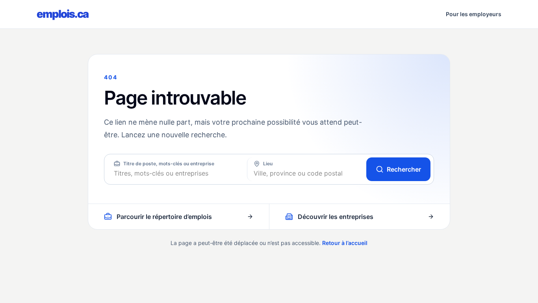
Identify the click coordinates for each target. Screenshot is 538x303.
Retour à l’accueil (344, 242)
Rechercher (404, 169)
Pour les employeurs (473, 14)
